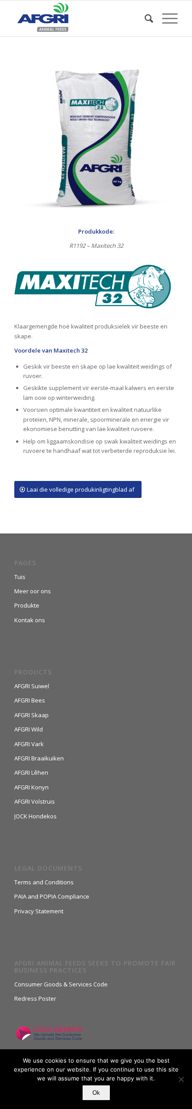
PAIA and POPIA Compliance (51, 896)
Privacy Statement (38, 911)
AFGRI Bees (29, 700)
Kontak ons (29, 620)
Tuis (19, 577)
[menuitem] (144, 18)
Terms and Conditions (44, 882)
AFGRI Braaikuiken (39, 758)
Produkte (26, 605)
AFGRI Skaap (31, 715)
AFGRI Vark (29, 744)
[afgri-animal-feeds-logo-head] (79, 18)
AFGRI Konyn (31, 787)
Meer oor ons (32, 591)
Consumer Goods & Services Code (61, 984)
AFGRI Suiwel (31, 686)
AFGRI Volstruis (34, 801)
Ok (96, 1092)
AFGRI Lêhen (31, 772)
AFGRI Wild (28, 729)
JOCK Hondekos (35, 816)
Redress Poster (35, 998)
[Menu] (165, 18)
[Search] (144, 18)
